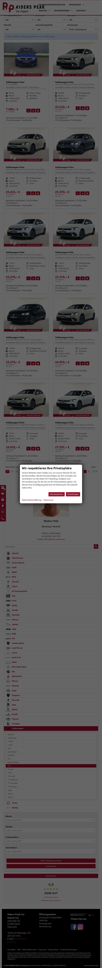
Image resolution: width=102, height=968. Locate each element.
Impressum (48, 500)
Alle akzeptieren (56, 494)
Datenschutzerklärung (31, 500)
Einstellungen (73, 494)
